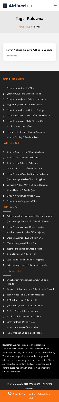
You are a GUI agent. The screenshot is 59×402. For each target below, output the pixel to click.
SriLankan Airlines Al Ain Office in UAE (25, 238)
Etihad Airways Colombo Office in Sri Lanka (27, 174)
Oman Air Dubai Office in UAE (21, 322)
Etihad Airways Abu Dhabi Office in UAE (25, 121)
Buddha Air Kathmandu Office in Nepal (24, 248)
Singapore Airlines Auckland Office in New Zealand (30, 289)
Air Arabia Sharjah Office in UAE (22, 254)
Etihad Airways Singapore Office (22, 201)
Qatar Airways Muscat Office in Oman (25, 305)
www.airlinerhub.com (29, 383)
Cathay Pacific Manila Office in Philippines (26, 132)
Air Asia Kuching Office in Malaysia (23, 137)
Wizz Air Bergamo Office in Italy (22, 243)
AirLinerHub (24, 26)
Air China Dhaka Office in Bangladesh (24, 316)
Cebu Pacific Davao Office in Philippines (25, 168)
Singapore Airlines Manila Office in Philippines (27, 185)
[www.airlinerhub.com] (17, 5)
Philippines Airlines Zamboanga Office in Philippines (30, 216)
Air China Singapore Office (19, 126)
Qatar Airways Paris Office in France (24, 93)
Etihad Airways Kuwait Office (20, 88)
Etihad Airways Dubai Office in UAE (23, 195)
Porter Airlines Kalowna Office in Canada (29, 50)
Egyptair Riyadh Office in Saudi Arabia (24, 104)
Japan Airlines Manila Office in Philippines (25, 294)
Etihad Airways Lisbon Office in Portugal (25, 110)
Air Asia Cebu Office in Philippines (22, 163)
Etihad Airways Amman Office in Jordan (25, 227)
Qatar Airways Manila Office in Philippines (26, 179)
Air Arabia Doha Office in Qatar (21, 190)
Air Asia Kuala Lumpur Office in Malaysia (25, 152)
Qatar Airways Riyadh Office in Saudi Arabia (27, 265)
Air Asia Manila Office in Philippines (23, 157)
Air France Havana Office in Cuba (22, 327)
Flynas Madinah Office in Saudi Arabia (24, 332)
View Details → (13, 55)
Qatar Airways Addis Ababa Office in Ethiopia (28, 221)
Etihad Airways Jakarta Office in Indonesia (26, 99)
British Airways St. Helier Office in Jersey (26, 232)
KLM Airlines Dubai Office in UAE (22, 300)
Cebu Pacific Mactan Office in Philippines (25, 259)
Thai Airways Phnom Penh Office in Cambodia (28, 115)
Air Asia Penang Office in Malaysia (22, 311)
